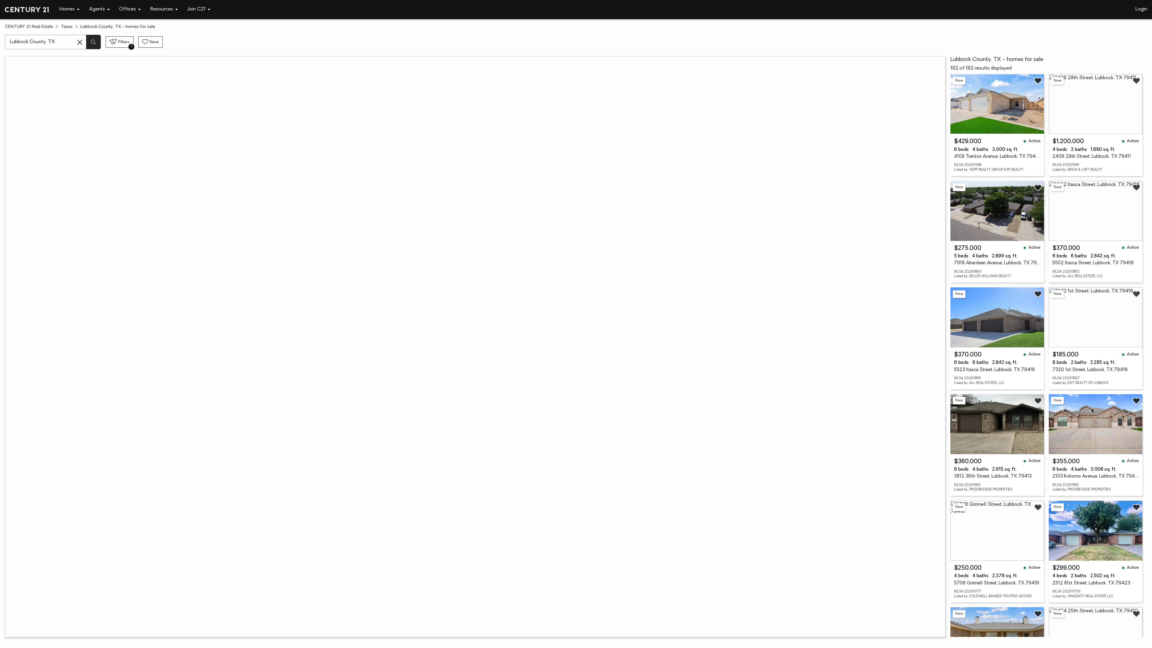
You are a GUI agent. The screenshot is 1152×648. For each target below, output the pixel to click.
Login (1141, 9)
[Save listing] (1038, 80)
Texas (67, 27)
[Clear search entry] (80, 42)
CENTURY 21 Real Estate (29, 27)
